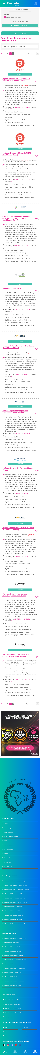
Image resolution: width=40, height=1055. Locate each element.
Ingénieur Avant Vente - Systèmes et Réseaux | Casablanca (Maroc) (16, 79)
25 (13, 53)
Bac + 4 (7, 1031)
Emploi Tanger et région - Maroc (13, 1008)
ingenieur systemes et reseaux (14, 17)
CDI (21, 125)
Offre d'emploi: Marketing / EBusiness (14, 911)
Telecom (18, 437)
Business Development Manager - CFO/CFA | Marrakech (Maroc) (15, 655)
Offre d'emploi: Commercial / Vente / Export (15, 881)
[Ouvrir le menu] (4, 3)
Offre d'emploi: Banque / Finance (12, 951)
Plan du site (7, 857)
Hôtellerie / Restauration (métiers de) (22, 317)
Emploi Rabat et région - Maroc (13, 1004)
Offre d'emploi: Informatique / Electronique (15, 898)
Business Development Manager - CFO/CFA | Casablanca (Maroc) (15, 595)
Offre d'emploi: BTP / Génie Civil (12, 972)
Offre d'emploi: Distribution (11, 976)
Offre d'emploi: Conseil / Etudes (12, 985)
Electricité (19, 624)
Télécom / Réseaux (17, 115)
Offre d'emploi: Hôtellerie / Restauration (14, 981)
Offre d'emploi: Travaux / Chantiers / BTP (14, 906)
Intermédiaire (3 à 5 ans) (25, 192)
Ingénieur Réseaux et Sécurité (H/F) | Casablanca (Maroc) (16, 154)
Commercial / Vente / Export (19, 626)
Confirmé (26, 1036)
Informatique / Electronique (19, 187)
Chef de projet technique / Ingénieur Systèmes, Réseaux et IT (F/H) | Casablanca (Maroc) (16, 218)
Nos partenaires (8, 849)
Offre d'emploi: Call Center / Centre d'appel (15, 938)
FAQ (5, 840)
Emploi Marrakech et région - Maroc (14, 1012)
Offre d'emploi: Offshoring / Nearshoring (14, 968)
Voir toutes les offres (21, 21)
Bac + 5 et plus (9, 1036)
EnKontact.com (8, 866)
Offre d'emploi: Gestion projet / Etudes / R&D (15, 902)
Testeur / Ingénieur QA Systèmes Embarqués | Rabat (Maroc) (15, 411)
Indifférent (26, 624)
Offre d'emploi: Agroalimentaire (12, 964)
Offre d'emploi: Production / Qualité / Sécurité (16, 885)
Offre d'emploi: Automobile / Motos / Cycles (15, 959)
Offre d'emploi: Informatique (11, 942)
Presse (6, 853)
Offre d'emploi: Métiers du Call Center (14, 915)
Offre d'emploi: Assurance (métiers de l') (14, 923)
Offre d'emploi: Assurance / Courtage (13, 955)
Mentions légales (8, 828)
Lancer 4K (20, 74)
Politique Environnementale (11, 836)
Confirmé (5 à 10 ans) (24, 320)
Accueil (6, 823)
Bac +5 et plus (25, 258)
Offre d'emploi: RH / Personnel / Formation (15, 893)
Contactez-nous (8, 845)
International (8, 1017)
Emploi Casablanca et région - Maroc (14, 1000)
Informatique (20, 112)
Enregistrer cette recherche (21, 25)
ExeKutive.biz (7, 862)
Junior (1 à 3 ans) (23, 120)
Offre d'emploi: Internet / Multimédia (13, 946)
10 (10, 53)
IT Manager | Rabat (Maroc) (12, 288)
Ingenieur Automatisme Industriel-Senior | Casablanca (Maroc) (18, 347)
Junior (25, 1031)
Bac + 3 (7, 1027)
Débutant (26, 1027)
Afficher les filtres (20, 33)
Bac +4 (23, 122)
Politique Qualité (8, 832)
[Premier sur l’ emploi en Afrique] (12, 3)
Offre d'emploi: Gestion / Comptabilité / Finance (16, 889)
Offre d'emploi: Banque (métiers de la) (14, 919)
